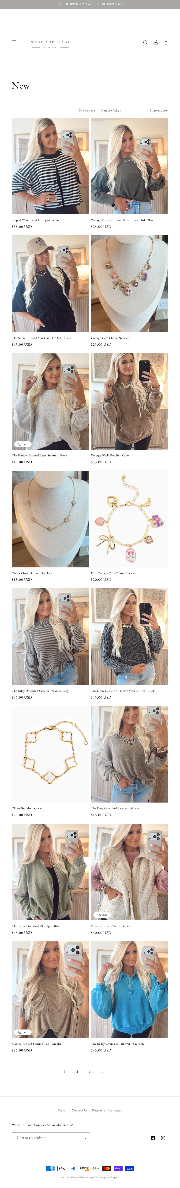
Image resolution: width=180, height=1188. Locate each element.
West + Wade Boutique (82, 1177)
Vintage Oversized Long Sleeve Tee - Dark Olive (122, 220)
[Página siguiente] (115, 1071)
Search (63, 1110)
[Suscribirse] (84, 1137)
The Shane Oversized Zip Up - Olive (36, 926)
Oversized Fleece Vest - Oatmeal (111, 926)
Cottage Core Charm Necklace (110, 338)
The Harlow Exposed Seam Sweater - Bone (39, 455)
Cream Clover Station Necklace (32, 573)
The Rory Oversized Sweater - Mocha (115, 808)
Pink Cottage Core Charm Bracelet (113, 573)
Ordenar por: (87, 110)
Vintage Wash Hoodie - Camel (110, 455)
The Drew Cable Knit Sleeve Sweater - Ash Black (123, 691)
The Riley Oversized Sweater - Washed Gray (40, 691)
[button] (14, 42)
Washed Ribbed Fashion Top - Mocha (36, 1044)
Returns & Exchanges (107, 1110)
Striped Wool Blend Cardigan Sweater (36, 220)
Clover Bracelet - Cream (27, 808)
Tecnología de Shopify (106, 1177)
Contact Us (80, 1110)
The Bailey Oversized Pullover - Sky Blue (117, 1044)
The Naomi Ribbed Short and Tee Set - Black (41, 338)
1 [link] (65, 1071)
